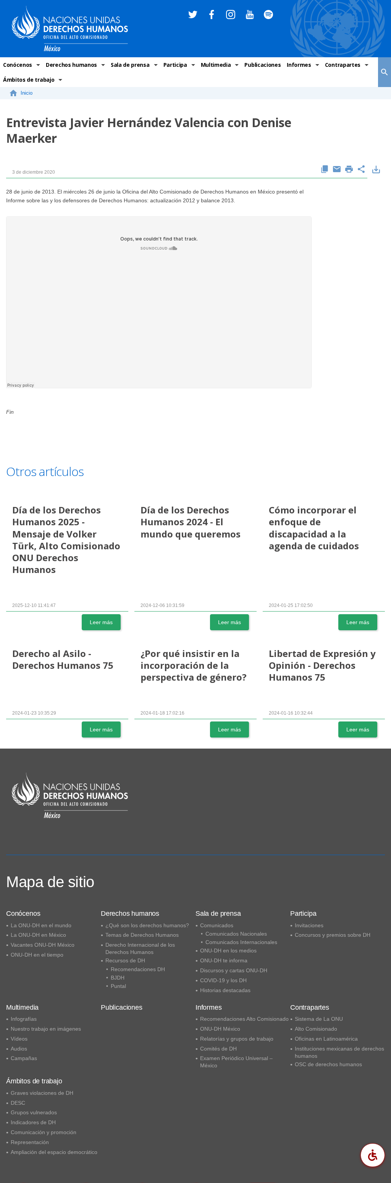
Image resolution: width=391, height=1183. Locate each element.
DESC (18, 1103)
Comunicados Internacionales (241, 942)
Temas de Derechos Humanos (142, 935)
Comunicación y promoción (43, 1132)
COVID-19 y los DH (223, 980)
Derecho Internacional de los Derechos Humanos (140, 948)
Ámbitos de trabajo (28, 79)
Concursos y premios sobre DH (332, 935)
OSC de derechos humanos (328, 1064)
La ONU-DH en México (38, 935)
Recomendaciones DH (138, 969)
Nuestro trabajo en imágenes (46, 1029)
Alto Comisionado (316, 1029)
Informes (299, 64)
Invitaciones (309, 925)
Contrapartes (342, 64)
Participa (175, 64)
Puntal (118, 986)
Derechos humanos (71, 64)
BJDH (117, 978)
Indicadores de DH (33, 1122)
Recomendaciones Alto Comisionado (244, 1019)
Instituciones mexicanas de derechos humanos (339, 1052)
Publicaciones (262, 64)
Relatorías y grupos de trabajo (236, 1039)
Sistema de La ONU (319, 1019)
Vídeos (19, 1039)
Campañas (24, 1058)
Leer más (101, 622)
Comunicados (216, 925)
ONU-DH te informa (223, 960)
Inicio (26, 93)
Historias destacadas (225, 990)
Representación (30, 1142)
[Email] (337, 170)
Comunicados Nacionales (236, 934)
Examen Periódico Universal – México (236, 1061)
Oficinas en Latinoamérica (326, 1039)
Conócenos (17, 64)
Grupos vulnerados (34, 1112)
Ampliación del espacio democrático (54, 1152)
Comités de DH (218, 1049)
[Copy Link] (324, 170)
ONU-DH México (220, 1029)
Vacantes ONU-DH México (42, 945)
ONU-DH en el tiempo (37, 955)
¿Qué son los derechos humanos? (147, 925)
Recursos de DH (125, 960)
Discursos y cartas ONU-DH (233, 970)
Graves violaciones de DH (42, 1093)
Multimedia (216, 64)
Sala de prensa (130, 64)
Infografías (24, 1019)
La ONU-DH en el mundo (41, 925)
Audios (19, 1049)
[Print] (349, 170)
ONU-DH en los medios (228, 950)
